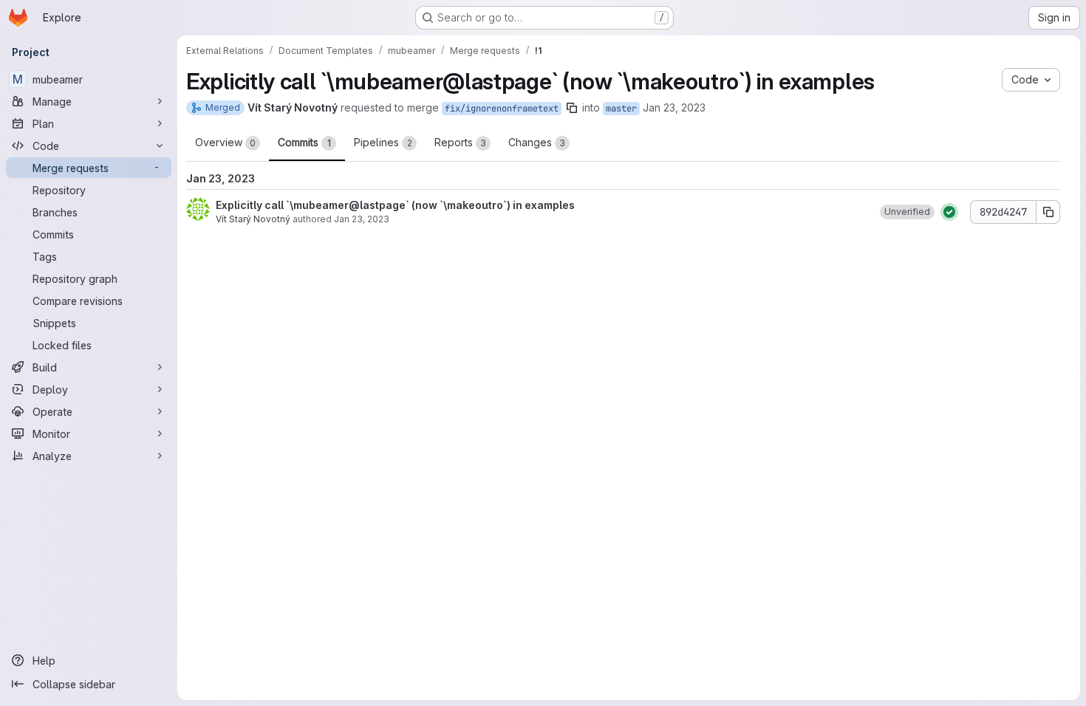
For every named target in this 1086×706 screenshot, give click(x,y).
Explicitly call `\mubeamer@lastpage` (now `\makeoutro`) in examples (395, 205)
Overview (225, 142)
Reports (460, 142)
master (621, 108)
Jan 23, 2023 (674, 107)
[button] (907, 212)
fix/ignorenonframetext (502, 108)
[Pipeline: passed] (949, 212)
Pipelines (383, 142)
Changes (536, 142)
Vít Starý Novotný (253, 219)
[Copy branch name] (572, 108)
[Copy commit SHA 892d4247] (1048, 212)
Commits (304, 142)
